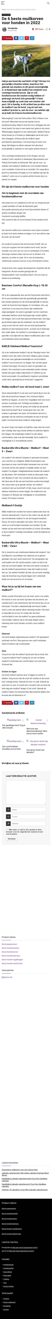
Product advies (8, 1286)
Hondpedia (12, 28)
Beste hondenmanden (10, 948)
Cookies (6, 1299)
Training (6, 1279)
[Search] (48, 3)
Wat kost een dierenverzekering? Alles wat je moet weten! (36, 731)
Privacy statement (9, 1302)
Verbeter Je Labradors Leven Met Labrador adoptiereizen (25, 1190)
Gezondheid (7, 1272)
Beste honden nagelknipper (12, 960)
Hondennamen (8, 1268)
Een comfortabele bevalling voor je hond (11, 747)
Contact (6, 1309)
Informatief (6, 15)
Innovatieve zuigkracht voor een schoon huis (20, 1170)
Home (4, 9)
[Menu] (3, 3)
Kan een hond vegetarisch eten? (25, 1248)
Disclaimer (7, 1306)
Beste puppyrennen (9, 944)
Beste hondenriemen (10, 952)
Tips (5, 1283)
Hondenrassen (8, 1265)
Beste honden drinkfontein (12, 963)
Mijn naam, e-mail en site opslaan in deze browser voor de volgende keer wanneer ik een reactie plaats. (24, 832)
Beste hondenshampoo (11, 956)
